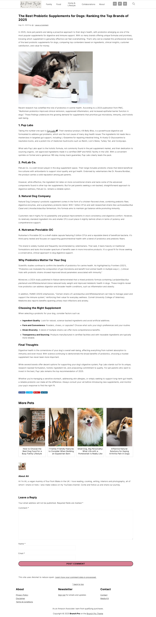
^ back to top (78, 584)
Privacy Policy (22, 595)
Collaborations (88, 4)
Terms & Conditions (24, 602)
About (102, 4)
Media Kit (104, 598)
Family (49, 4)
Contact (103, 595)
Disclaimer (20, 598)
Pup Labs (51, 131)
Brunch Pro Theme (95, 613)
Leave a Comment (41, 25)
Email (21, 553)
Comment (23, 508)
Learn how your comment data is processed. (75, 577)
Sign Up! (62, 595)
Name (21, 544)
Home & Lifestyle (72, 4)
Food (58, 4)
